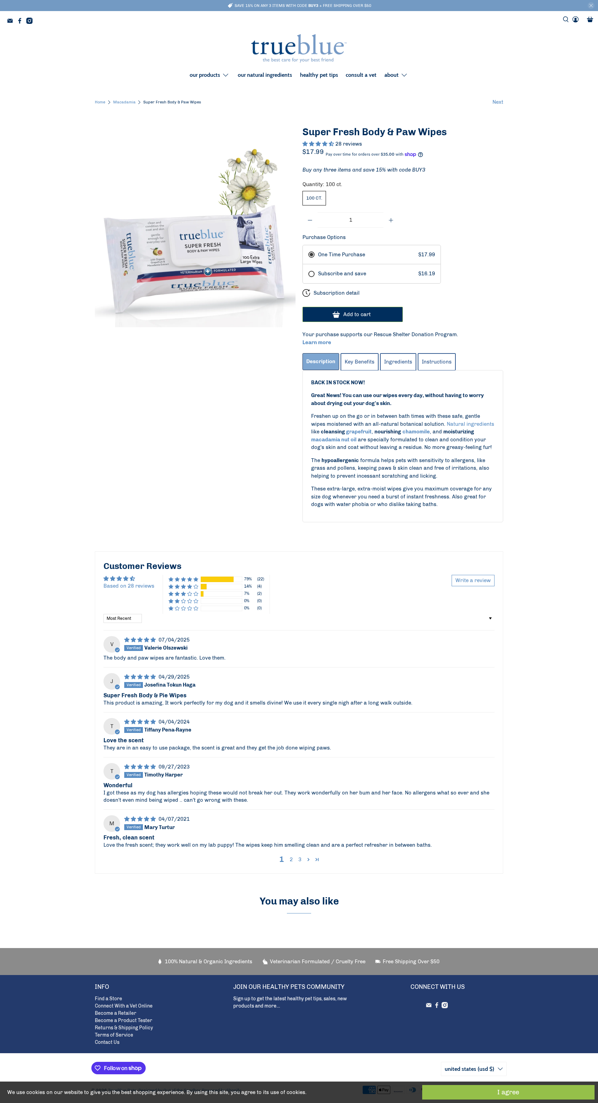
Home (100, 102)
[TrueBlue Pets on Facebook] (21, 22)
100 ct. (314, 198)
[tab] (320, 361)
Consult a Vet (361, 75)
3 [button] (299, 859)
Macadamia (124, 102)
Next (497, 102)
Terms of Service (114, 1035)
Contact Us (107, 1042)
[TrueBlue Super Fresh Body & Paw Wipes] (195, 227)
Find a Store (108, 999)
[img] (140, 640)
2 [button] (291, 859)
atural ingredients (472, 424)
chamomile (416, 432)
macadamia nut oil (333, 439)
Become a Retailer (115, 1013)
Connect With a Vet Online (124, 1006)
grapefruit (359, 432)
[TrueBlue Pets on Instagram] (31, 22)
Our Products (205, 75)
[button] (318, 144)
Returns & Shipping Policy (124, 1028)
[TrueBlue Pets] (299, 48)
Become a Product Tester (123, 1020)
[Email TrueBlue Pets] (12, 22)
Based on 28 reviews (128, 586)
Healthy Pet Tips (319, 75)
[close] (591, 5)
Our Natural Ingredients (265, 75)
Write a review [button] (473, 580)
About (391, 75)
